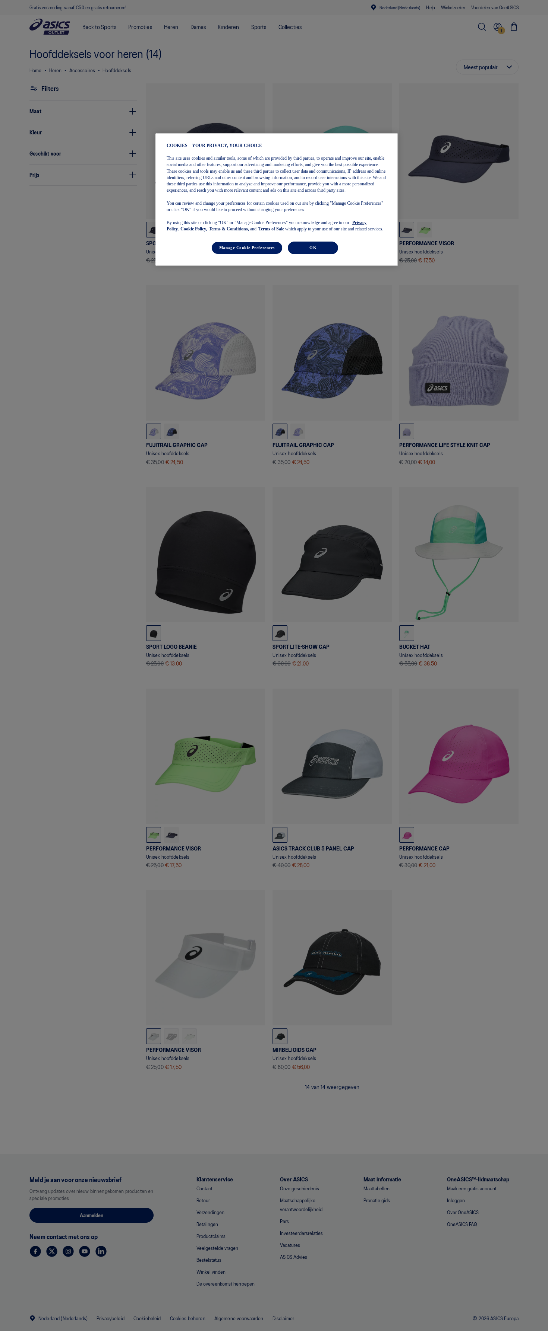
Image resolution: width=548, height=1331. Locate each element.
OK (312, 247)
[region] (276, 199)
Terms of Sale (271, 229)
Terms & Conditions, (229, 229)
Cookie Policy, (193, 229)
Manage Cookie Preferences (247, 247)
